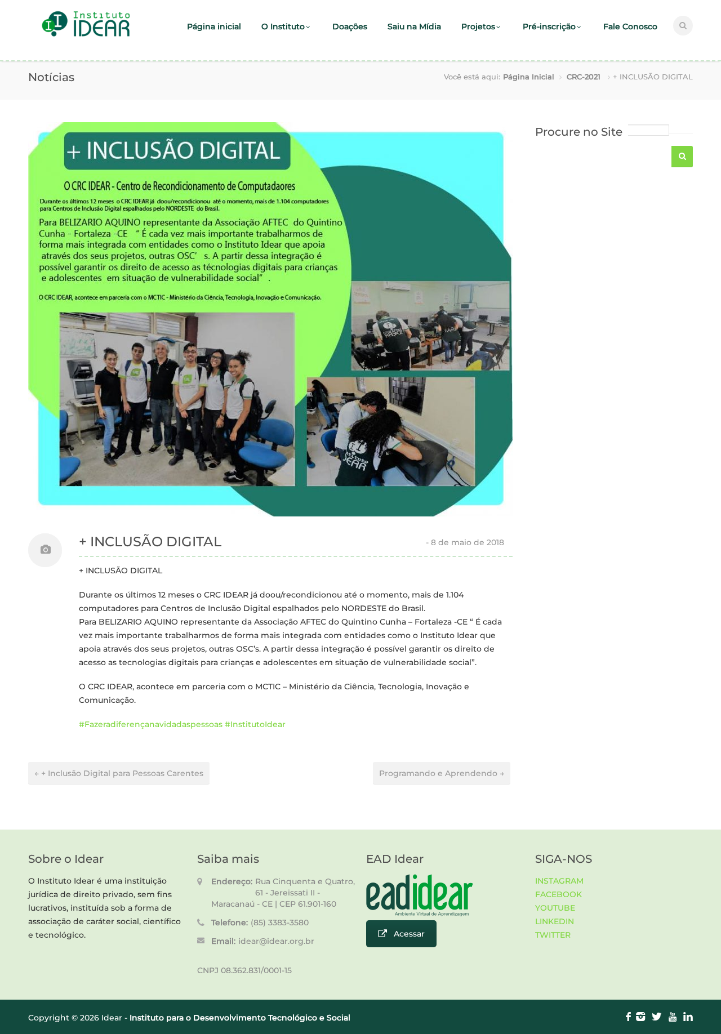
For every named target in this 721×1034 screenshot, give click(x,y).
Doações (349, 26)
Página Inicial (528, 76)
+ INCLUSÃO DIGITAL (150, 541)
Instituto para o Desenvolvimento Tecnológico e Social (240, 1018)
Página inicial (214, 26)
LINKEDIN (554, 921)
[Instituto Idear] (86, 35)
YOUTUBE (555, 908)
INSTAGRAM (559, 881)
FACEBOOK (558, 894)
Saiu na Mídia (414, 26)
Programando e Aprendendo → (441, 773)
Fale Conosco (630, 26)
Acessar (409, 934)
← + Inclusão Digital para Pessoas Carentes (118, 773)
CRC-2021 (583, 76)
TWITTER (553, 935)
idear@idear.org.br (276, 941)
